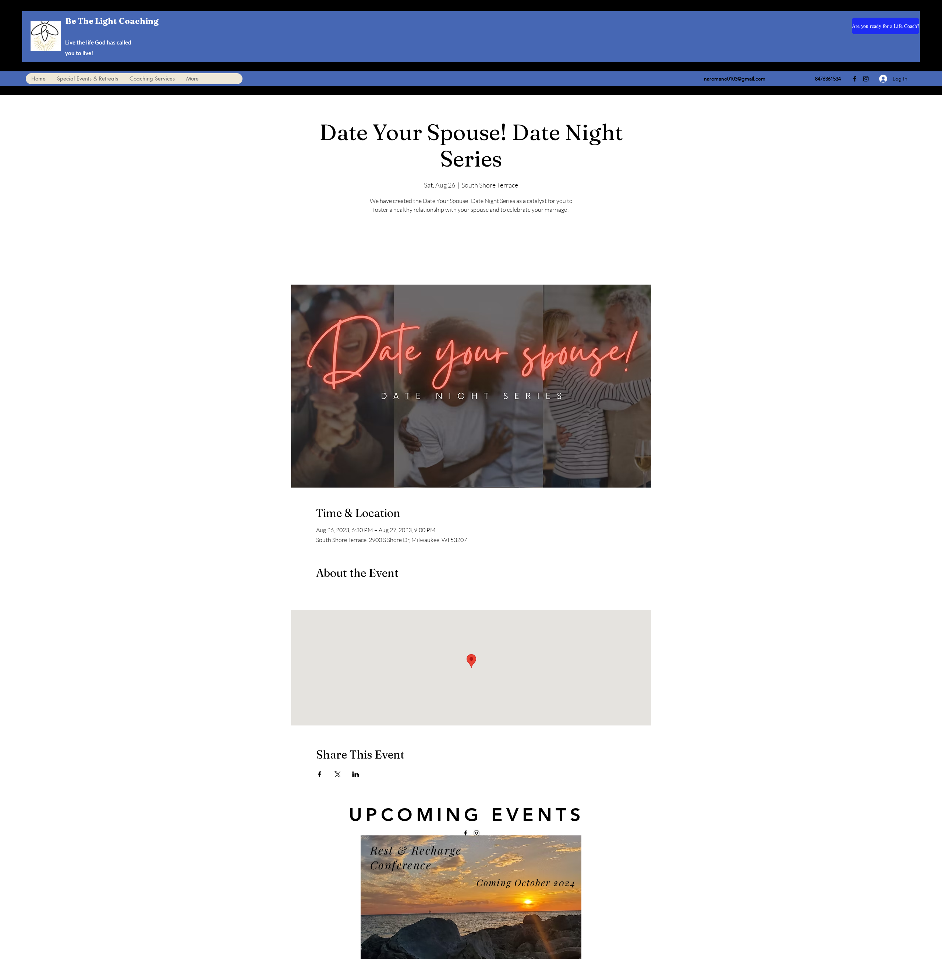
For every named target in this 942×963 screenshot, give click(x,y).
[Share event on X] (337, 774)
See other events (471, 250)
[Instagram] (866, 78)
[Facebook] (854, 78)
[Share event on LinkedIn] (355, 774)
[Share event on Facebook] (319, 774)
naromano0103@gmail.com (734, 78)
